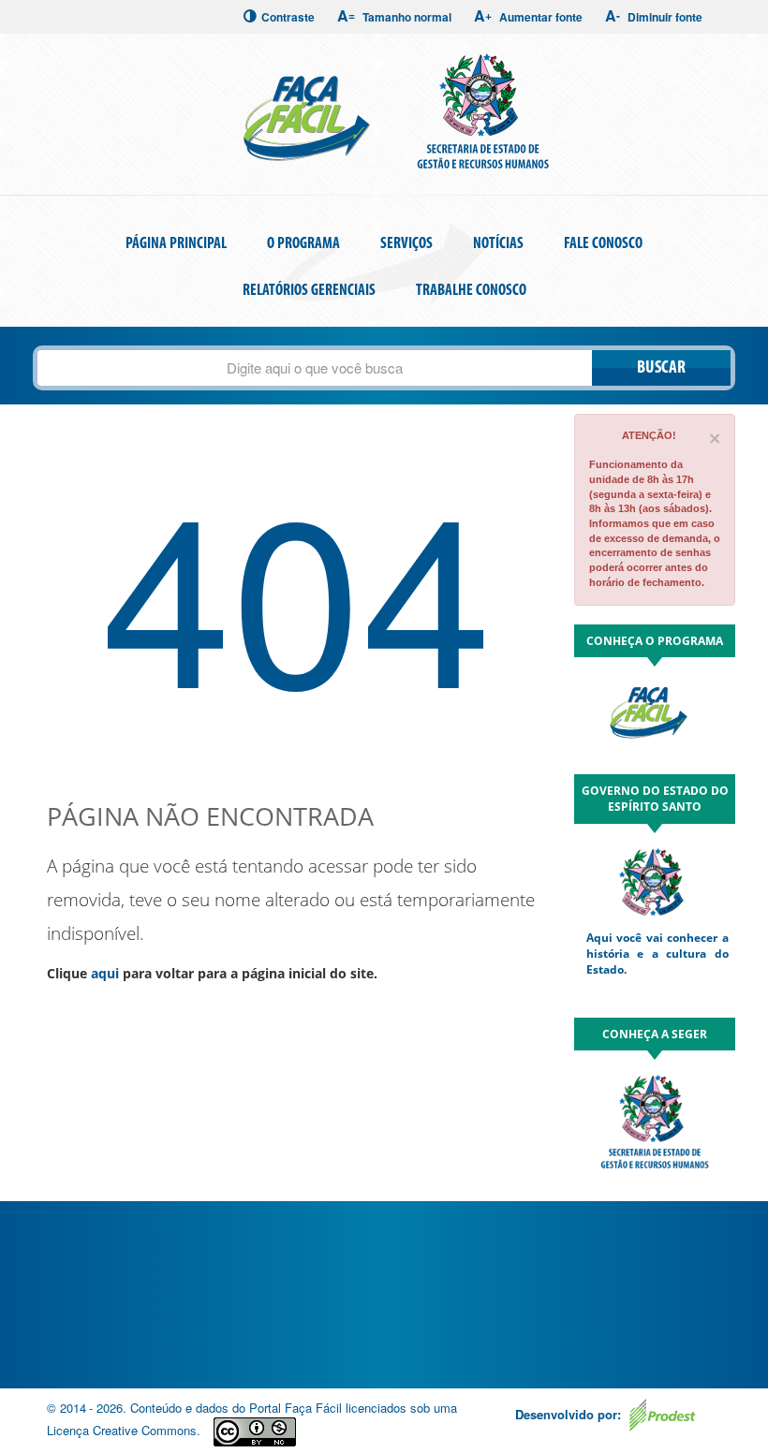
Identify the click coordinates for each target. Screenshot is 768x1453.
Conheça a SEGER (654, 1034)
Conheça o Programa (654, 641)
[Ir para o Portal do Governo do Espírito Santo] (654, 880)
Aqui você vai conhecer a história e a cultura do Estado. (658, 953)
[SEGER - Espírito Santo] (481, 112)
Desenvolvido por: (570, 1414)
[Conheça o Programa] (654, 717)
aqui (105, 973)
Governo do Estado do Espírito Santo (655, 799)
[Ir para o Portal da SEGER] (654, 1119)
